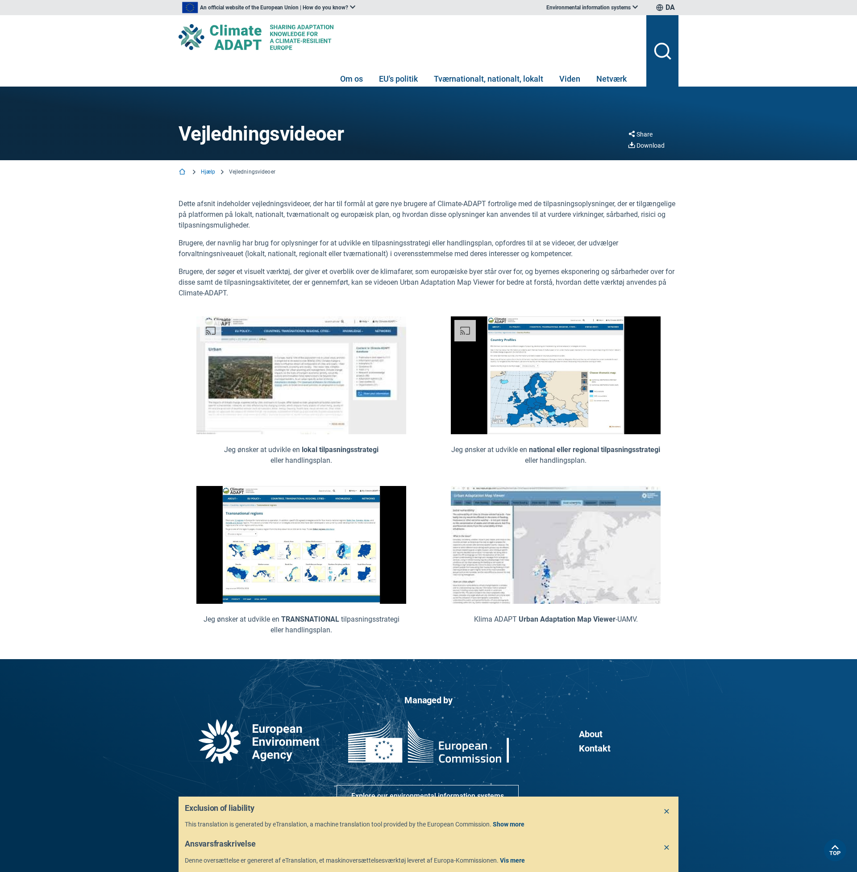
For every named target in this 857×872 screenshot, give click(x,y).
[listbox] (269, 7)
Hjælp (208, 172)
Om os (351, 78)
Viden (569, 78)
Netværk (611, 78)
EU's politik (398, 78)
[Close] (666, 811)
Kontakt (595, 748)
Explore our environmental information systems (427, 796)
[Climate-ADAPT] (409, 37)
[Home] (183, 172)
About (591, 734)
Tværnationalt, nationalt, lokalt (488, 78)
